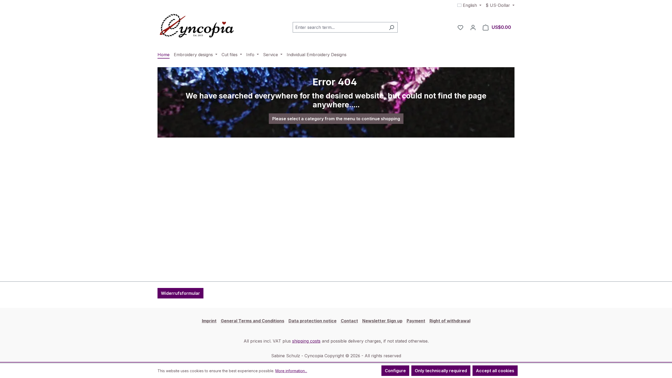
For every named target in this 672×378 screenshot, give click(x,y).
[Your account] (473, 27)
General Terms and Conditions (252, 320)
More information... (291, 371)
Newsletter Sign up (382, 320)
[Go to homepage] (197, 26)
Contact (349, 320)
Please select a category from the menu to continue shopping (336, 118)
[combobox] (339, 27)
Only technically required (441, 370)
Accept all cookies (495, 370)
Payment (416, 320)
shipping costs (306, 341)
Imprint (209, 320)
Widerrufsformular (180, 293)
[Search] (391, 27)
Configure (395, 370)
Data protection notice (312, 320)
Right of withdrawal (449, 320)
